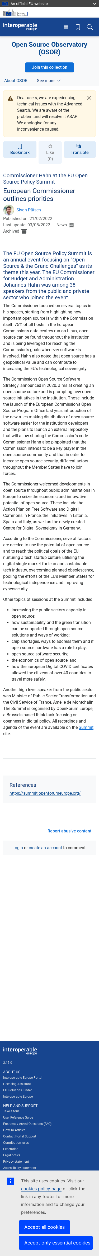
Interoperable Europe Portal (22, 1077)
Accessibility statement (19, 1168)
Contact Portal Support (19, 1136)
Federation (10, 1149)
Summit (86, 727)
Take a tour (11, 1111)
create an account (45, 847)
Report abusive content (69, 831)
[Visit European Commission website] (16, 12)
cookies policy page (41, 1188)
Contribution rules (16, 1143)
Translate (80, 152)
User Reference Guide (18, 1117)
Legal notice (11, 1155)
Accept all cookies (44, 1227)
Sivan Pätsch (28, 209)
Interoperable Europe (18, 1096)
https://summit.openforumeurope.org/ (45, 793)
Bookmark (20, 152)
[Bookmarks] (78, 26)
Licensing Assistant (17, 1084)
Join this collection (49, 67)
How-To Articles (14, 1130)
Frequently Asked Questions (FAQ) (27, 1124)
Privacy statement (16, 1161)
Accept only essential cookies (57, 1243)
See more (45, 80)
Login (17, 847)
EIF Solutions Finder (17, 1090)
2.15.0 (7, 1063)
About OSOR (15, 80)
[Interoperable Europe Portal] (20, 27)
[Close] (89, 97)
